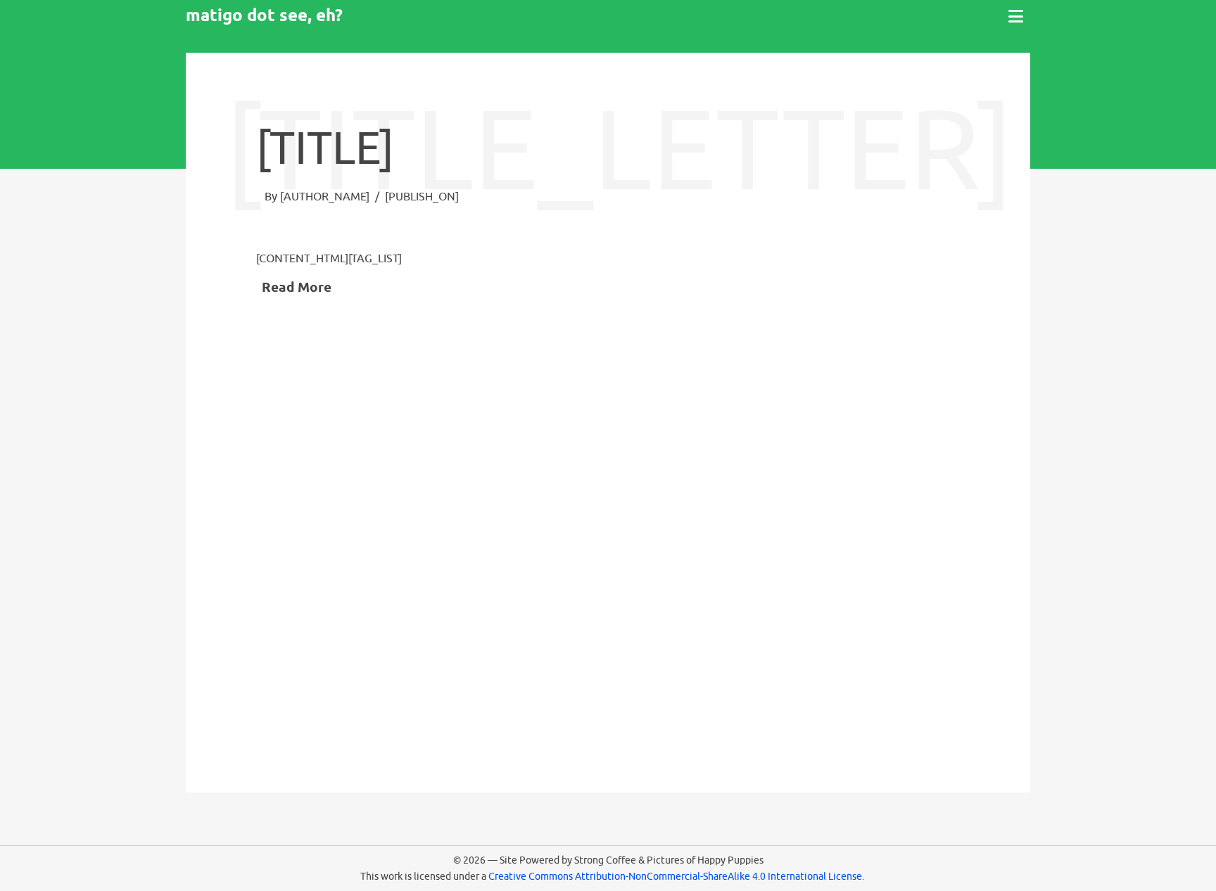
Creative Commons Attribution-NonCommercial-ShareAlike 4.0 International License (675, 876)
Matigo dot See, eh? (264, 15)
